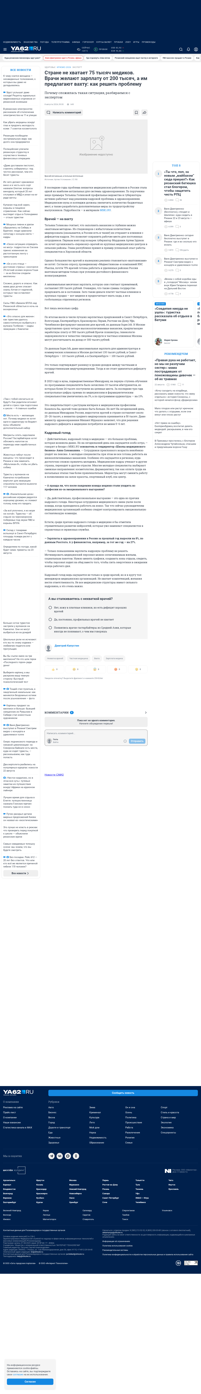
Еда (50, 1132)
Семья (128, 1142)
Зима (92, 1107)
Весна (51, 1117)
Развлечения (132, 1132)
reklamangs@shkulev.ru (112, 1232)
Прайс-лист (9, 1112)
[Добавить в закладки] (136, 112)
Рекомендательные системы (115, 1250)
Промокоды (148, 42)
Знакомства (31, 42)
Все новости (20, 70)
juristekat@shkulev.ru (75, 1254)
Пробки (118, 42)
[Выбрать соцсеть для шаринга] (144, 112)
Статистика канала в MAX (17, 1127)
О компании (10, 1117)
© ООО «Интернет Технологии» (53, 1263)
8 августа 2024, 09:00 (54, 104)
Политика (130, 1117)
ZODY (128, 42)
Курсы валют (104, 42)
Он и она (130, 1107)
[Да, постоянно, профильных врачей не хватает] (50, 619)
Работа (129, 1127)
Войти (55, 742)
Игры (136, 42)
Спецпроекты (168, 1132)
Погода (44, 42)
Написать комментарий (67, 112)
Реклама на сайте (13, 1107)
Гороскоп (88, 42)
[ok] (76, 1156)
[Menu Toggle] (5, 49)
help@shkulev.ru (24, 1256)
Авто (51, 1107)
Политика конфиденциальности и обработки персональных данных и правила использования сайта (147, 1254)
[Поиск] (181, 49)
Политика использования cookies (117, 1246)
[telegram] (51, 1156)
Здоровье (53, 1142)
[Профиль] (196, 49)
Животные (54, 1137)
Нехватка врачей (55, 658)
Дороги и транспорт (59, 1127)
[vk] (60, 1156)
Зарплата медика (114, 658)
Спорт (164, 1107)
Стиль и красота (170, 1112)
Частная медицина (78, 658)
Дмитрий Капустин (67, 645)
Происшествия (133, 1122)
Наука (92, 1132)
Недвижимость (12, 42)
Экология (166, 1122)
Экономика (167, 1127)
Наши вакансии (12, 1122)
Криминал (95, 1112)
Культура (94, 1117)
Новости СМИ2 (54, 774)
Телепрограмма (60, 42)
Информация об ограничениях (116, 1241)
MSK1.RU (105, 210)
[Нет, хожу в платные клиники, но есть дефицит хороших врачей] (50, 607)
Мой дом (94, 1127)
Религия (129, 1137)
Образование (96, 1142)
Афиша (76, 42)
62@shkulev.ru (37, 1252)
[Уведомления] (188, 49)
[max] (68, 1156)
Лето (92, 1122)
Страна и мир (168, 1117)
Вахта (97, 658)
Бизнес (52, 1112)
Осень (128, 1112)
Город (51, 1122)
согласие (18, 1374)
